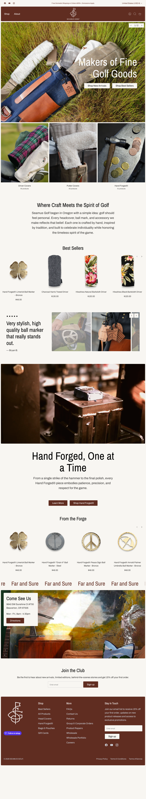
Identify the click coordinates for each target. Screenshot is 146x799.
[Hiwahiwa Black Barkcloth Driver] (127, 270)
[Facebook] (5, 3)
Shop (6, 14)
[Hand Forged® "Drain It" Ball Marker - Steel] (55, 548)
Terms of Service (135, 765)
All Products (44, 720)
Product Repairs (74, 735)
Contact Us (72, 720)
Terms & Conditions (118, 765)
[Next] (142, 25)
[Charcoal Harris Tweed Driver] (55, 270)
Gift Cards (43, 739)
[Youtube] (9, 3)
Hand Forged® (45, 730)
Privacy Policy (102, 765)
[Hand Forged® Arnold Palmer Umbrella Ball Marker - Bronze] (127, 548)
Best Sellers (73, 248)
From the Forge (73, 525)
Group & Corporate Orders (79, 730)
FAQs (69, 715)
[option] (73, 72)
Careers (70, 749)
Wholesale (71, 739)
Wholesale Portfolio (76, 744)
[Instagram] (14, 3)
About (17, 14)
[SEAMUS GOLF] (73, 14)
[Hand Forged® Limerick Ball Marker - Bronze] (18, 270)
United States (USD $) (131, 3)
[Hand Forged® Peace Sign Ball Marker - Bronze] (91, 548)
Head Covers (44, 725)
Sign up (90, 691)
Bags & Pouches (46, 735)
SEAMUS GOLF (16, 765)
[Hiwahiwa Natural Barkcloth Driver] (91, 270)
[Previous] (131, 25)
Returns (70, 725)
